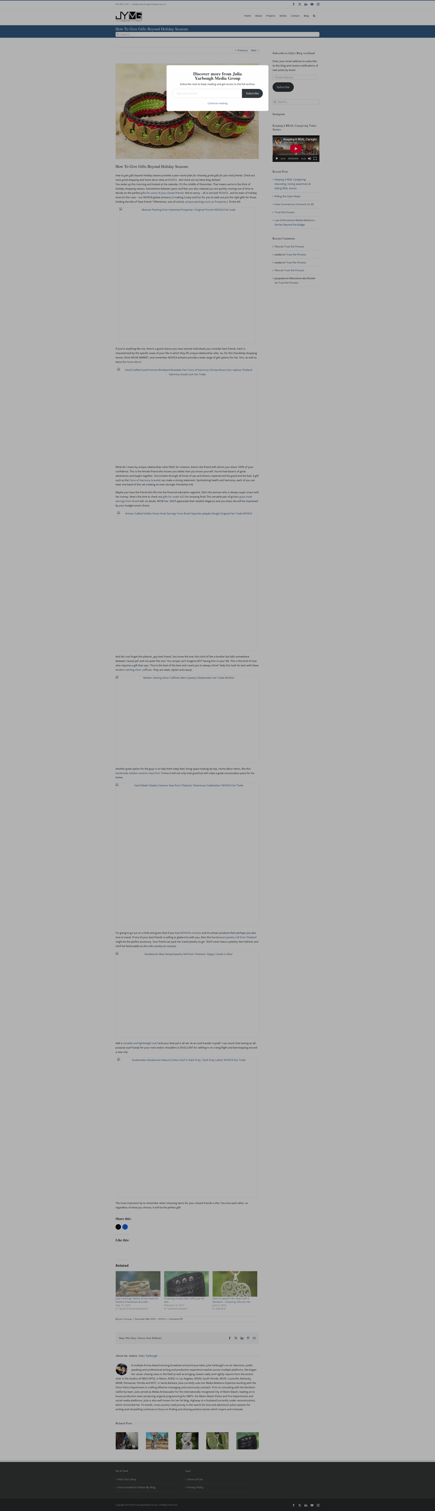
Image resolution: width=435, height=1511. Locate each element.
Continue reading (218, 103)
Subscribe (252, 93)
